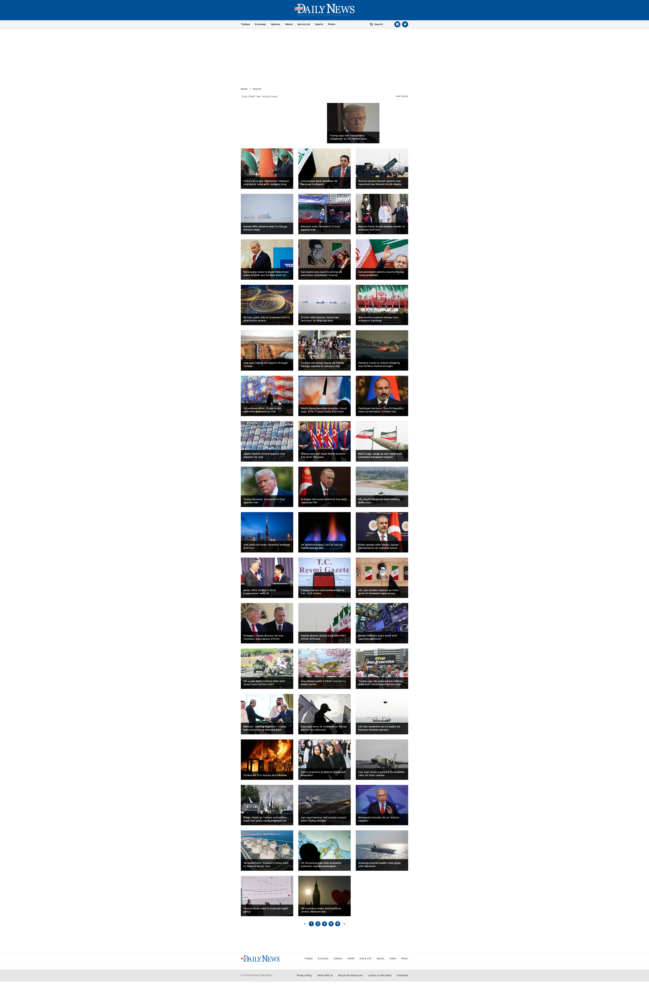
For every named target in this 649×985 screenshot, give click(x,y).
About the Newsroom (350, 975)
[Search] (371, 24)
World (289, 24)
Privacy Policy (304, 975)
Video (392, 958)
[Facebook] (397, 24)
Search (257, 89)
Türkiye (245, 24)
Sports (319, 24)
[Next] (344, 923)
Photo (331, 24)
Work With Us (325, 975)
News (244, 89)
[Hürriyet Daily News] (325, 10)
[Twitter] (405, 24)
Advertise (402, 975)
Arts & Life (304, 24)
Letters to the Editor (380, 975)
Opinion (275, 24)
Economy (260, 24)
